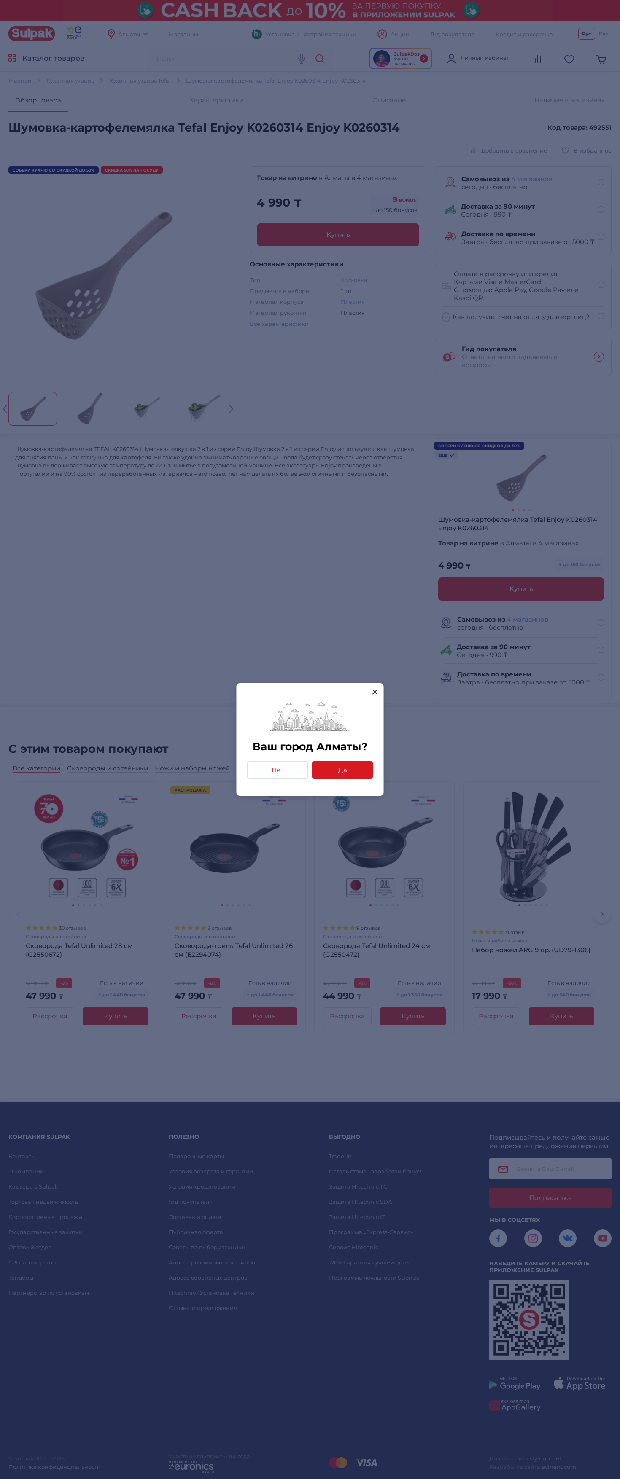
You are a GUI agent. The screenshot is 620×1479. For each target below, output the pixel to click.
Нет (277, 770)
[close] (374, 691)
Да (342, 770)
